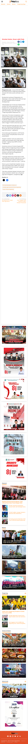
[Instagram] (13, 195)
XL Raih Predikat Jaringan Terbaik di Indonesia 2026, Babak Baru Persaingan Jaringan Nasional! (17, 513)
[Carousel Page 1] (10, 696)
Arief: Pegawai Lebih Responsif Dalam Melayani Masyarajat (21, 200)
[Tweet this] (21, 42)
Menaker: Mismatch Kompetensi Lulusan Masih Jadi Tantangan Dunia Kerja (17, 506)
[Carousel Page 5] (17, 696)
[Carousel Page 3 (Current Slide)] (14, 696)
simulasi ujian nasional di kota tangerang (12, 187)
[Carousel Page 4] (15, 696)
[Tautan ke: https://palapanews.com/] (25, 593)
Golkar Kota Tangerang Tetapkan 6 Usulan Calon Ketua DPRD (13, 612)
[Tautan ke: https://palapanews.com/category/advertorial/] (25, 681)
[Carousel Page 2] (12, 696)
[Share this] (19, 42)
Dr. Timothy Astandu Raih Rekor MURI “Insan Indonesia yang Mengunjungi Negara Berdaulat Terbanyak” (17, 519)
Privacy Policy (10, 742)
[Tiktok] (18, 195)
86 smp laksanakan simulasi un (9, 185)
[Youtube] (15, 195)
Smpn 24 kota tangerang (8, 189)
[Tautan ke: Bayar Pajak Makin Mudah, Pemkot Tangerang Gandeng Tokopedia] (14, 691)
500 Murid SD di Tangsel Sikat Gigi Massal (7, 200)
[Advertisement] (14, 21)
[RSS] (20, 195)
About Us (23, 740)
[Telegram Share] (23, 42)
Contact (16, 742)
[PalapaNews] (14, 1)
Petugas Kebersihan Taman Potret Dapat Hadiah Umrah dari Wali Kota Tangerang (17, 616)
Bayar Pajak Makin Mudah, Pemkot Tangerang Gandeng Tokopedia (12, 694)
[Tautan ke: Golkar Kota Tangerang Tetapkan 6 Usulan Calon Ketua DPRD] (14, 603)
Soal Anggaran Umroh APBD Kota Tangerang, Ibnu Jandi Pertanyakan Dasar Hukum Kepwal (17, 623)
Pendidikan (10, 43)
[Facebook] (7, 195)
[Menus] (2, 1)
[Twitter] (10, 195)
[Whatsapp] (19, 44)
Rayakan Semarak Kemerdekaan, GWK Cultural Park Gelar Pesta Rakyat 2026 (12, 502)
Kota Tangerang (5, 43)
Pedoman (3, 742)
